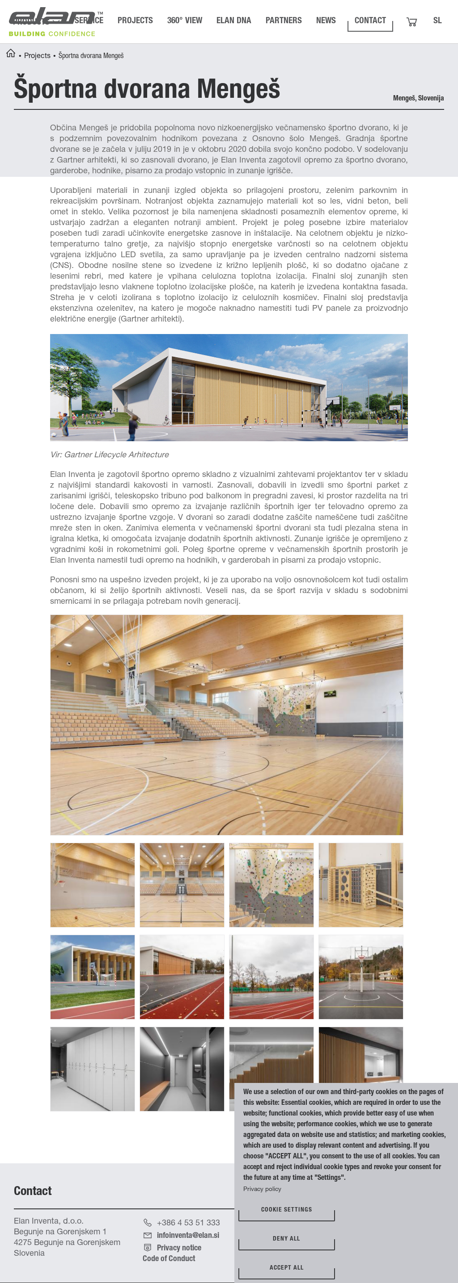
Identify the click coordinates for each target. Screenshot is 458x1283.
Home (10, 54)
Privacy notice (179, 1249)
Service (89, 21)
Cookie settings (286, 1210)
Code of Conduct (169, 1259)
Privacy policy (262, 1190)
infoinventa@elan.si (188, 1236)
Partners (284, 21)
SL (437, 21)
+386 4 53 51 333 (188, 1224)
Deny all (286, 1239)
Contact (370, 21)
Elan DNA (233, 21)
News (326, 21)
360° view (184, 21)
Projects (135, 21)
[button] (226, 725)
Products (31, 22)
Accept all (287, 1268)
